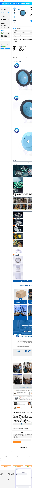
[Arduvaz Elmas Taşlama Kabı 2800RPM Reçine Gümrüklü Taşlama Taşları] (17, 456)
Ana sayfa (1, 473)
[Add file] (16, 487)
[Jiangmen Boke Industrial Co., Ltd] (3, 1)
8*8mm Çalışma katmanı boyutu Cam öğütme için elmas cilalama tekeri (11, 477)
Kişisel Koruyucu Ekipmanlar (5, 24)
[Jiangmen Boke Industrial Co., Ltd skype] (6, 46)
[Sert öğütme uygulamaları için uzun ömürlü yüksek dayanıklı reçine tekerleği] (2, 36)
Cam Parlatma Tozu (5, 22)
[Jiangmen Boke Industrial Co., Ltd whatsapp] (3, 46)
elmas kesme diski (5, 25)
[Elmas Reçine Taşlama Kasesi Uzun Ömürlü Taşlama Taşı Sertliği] (6, 456)
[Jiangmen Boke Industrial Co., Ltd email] (1, 46)
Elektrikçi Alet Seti (5, 20)
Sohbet (5, 48)
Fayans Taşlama (21, 428)
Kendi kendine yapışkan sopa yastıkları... (5, 27)
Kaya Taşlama (26, 428)
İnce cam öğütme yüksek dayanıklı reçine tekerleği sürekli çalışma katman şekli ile (6, 33)
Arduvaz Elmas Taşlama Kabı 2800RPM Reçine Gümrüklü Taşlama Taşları (17, 464)
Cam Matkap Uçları (5, 15)
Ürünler (1, 474)
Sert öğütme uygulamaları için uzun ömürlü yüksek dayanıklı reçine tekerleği (6, 36)
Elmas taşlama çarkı (5, 8)
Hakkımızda (1, 476)
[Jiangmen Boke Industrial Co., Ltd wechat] (5, 46)
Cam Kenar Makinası (5, 19)
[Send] (30, 487)
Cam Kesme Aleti (5, 16)
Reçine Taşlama (5, 12)
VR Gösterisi (1, 475)
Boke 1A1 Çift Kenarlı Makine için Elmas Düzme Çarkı (11, 474)
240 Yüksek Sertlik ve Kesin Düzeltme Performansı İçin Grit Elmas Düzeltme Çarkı (12, 480)
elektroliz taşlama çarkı (5, 9)
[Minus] (30, 469)
